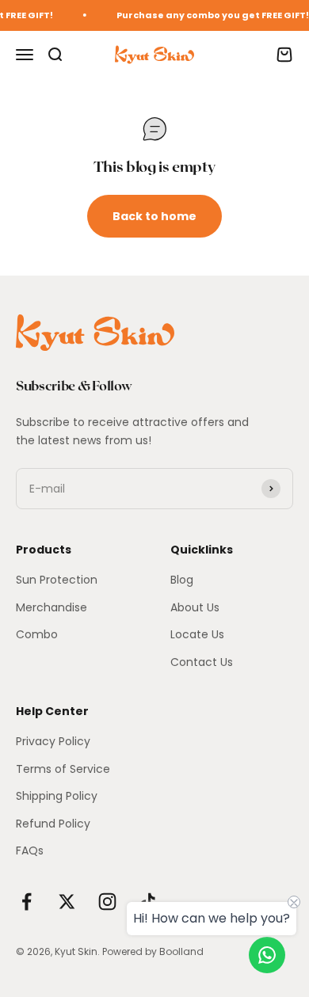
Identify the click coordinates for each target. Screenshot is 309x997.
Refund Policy (53, 823)
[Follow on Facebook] (26, 901)
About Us (194, 607)
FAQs (30, 850)
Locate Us (197, 634)
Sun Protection (56, 580)
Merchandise (51, 607)
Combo (37, 634)
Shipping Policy (56, 796)
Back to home (154, 216)
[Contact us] (267, 955)
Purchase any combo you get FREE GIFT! (210, 15)
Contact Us (201, 662)
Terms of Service (63, 769)
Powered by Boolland (153, 951)
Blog (181, 580)
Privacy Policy (53, 741)
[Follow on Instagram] (107, 901)
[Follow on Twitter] (67, 901)
